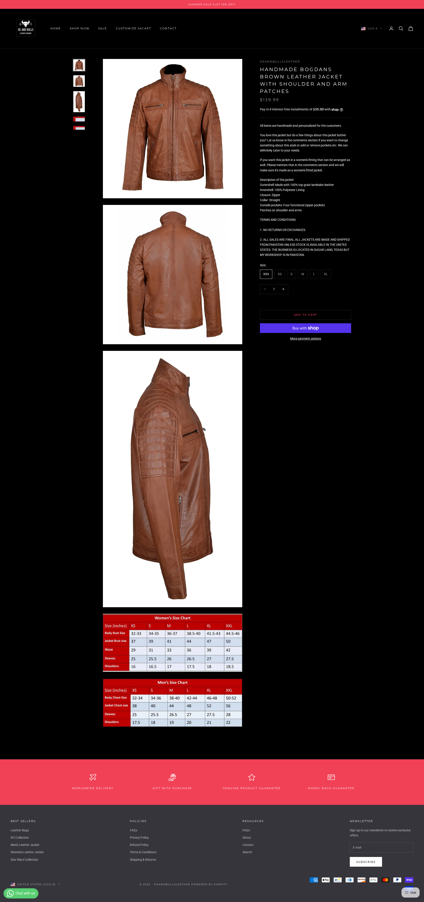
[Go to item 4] (79, 119)
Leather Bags (20, 830)
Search (247, 852)
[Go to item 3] (79, 102)
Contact (168, 28)
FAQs (133, 830)
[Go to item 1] (79, 65)
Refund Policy (139, 845)
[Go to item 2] (79, 81)
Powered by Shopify (209, 884)
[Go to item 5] (79, 127)
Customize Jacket (133, 28)
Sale (102, 28)
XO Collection (20, 837)
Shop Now (79, 28)
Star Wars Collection (24, 859)
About (246, 837)
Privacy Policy (139, 837)
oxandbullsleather (280, 61)
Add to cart (305, 314)
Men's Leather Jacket (25, 845)
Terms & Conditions (143, 852)
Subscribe (366, 862)
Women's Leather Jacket (27, 852)
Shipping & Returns (143, 859)
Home (55, 28)
